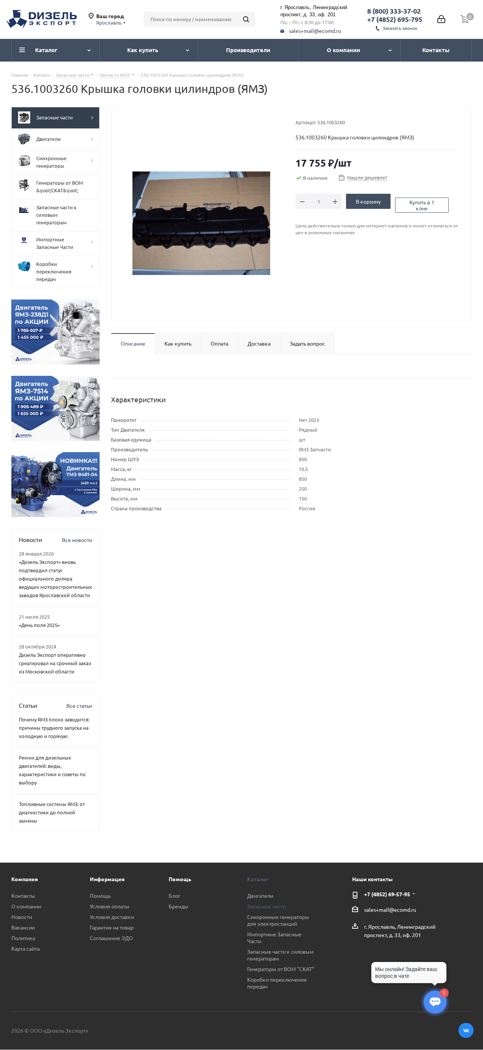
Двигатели (260, 895)
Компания (24, 879)
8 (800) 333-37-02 (394, 10)
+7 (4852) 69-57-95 (387, 894)
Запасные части (266, 906)
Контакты (23, 895)
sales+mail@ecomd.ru (315, 30)
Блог (174, 895)
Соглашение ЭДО (111, 937)
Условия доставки (112, 916)
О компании (26, 906)
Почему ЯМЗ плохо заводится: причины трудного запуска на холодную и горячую (54, 727)
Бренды (178, 906)
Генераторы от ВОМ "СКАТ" (280, 968)
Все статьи (79, 705)
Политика (23, 937)
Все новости (77, 539)
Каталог (258, 879)
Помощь (100, 895)
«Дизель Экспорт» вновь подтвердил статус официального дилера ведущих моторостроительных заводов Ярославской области (55, 578)
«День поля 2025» (39, 625)
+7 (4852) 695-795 (394, 19)
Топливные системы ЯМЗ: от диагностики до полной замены (52, 812)
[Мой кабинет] (441, 19)
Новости (21, 916)
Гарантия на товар (112, 927)
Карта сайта (25, 948)
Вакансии (23, 927)
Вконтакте (466, 1030)
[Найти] (246, 19)
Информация (107, 879)
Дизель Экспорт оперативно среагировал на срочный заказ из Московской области (55, 663)
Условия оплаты (109, 906)
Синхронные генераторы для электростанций (278, 920)
